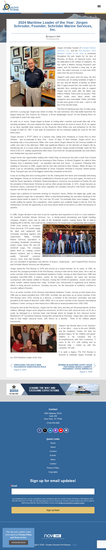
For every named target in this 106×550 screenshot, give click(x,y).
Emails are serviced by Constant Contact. (72, 503)
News (53, 459)
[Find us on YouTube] (60, 430)
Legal (74, 545)
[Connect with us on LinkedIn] (50, 430)
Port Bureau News (53, 39)
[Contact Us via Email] (66, 430)
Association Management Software (53, 538)
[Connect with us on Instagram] (55, 430)
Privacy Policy (53, 468)
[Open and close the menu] (61, 6)
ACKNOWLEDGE (19, 543)
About (53, 447)
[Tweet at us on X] (45, 430)
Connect (53, 451)
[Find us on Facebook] (39, 430)
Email (14, 486)
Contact (53, 464)
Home (53, 443)
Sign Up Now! (53, 510)
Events (53, 455)
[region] (76, 369)
